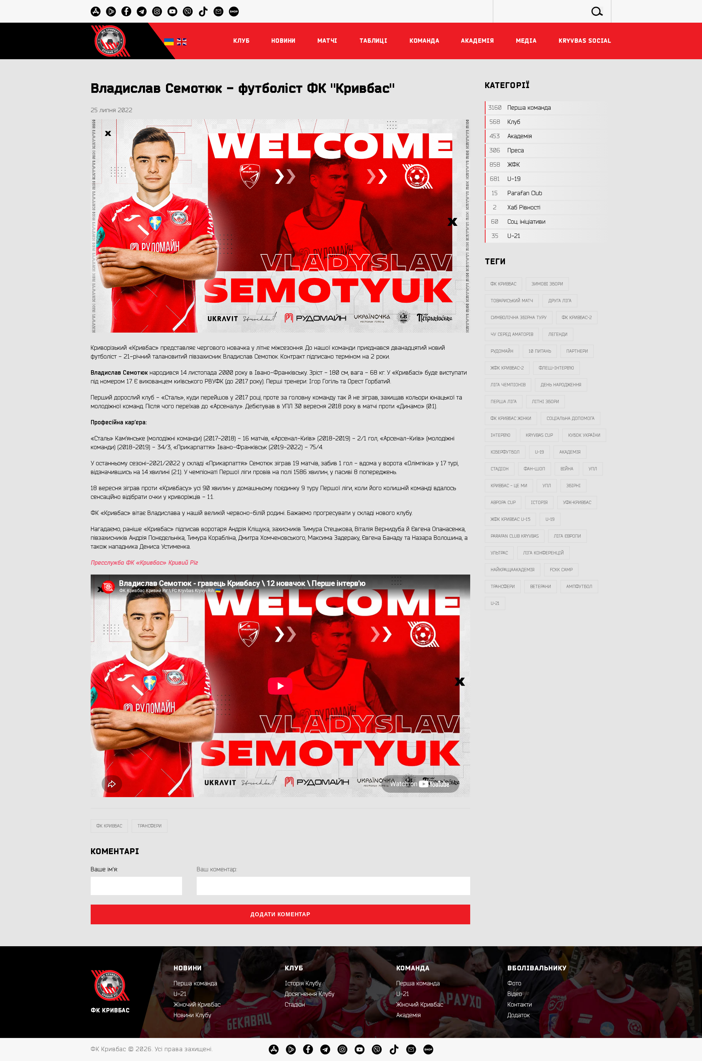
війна (567, 468)
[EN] (181, 41)
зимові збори (547, 284)
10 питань (540, 351)
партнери (577, 351)
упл (547, 485)
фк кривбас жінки (511, 418)
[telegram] (142, 11)
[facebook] (126, 11)
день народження (561, 384)
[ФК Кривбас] (111, 40)
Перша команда (195, 983)
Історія (539, 502)
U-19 (539, 452)
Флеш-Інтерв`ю (556, 368)
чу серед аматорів (512, 334)
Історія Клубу (303, 983)
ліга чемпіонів (508, 384)
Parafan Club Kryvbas (515, 536)
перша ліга (504, 401)
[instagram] (157, 11)
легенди (557, 334)
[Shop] (234, 11)
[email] (218, 11)
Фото (514, 983)
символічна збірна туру (519, 317)
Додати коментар (280, 914)
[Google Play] (111, 11)
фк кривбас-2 (577, 317)
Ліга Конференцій (543, 553)
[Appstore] (96, 11)
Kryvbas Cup (539, 435)
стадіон (500, 468)
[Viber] (188, 11)
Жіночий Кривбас (197, 1004)
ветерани (540, 586)
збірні (573, 485)
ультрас (499, 553)
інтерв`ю (500, 435)
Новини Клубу (192, 1015)
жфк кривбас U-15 (510, 519)
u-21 (495, 603)
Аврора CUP (503, 502)
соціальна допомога (571, 418)
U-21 (180, 994)
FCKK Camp (561, 569)
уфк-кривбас (577, 502)
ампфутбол (579, 586)
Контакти (519, 1004)
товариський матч (512, 300)
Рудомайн (502, 351)
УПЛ (593, 468)
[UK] (168, 41)
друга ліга (559, 300)
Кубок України (584, 435)
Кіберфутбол (505, 452)
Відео (514, 994)
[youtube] (172, 11)
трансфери (149, 826)
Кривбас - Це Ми (509, 485)
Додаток (518, 1015)
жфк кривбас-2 (507, 368)
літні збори (545, 401)
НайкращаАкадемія (513, 569)
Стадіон (295, 1004)
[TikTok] (203, 11)
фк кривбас (109, 826)
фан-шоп (534, 468)
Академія (570, 452)
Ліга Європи (567, 536)
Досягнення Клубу (310, 994)
